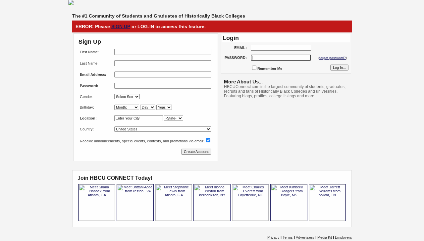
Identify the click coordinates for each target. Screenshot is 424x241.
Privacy (273, 237)
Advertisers (305, 237)
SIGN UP (120, 26)
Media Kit (324, 237)
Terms (288, 237)
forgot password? (332, 58)
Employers (343, 237)
